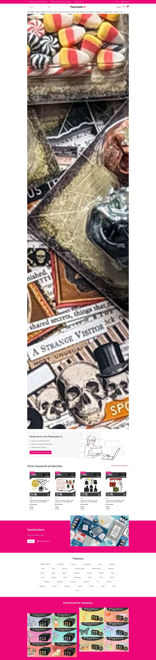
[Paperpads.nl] (78, 7)
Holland (64, 573)
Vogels (103, 586)
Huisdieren (77, 573)
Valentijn (54, 586)
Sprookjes (73, 581)
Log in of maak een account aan (40, 452)
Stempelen (83, 12)
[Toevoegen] (48, 509)
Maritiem (54, 577)
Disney (100, 564)
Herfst (53, 573)
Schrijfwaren (99, 12)
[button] (77, 427)
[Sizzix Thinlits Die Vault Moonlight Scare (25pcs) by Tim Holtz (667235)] (40, 484)
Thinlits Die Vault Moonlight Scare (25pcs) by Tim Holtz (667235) (39, 501)
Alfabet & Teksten (45, 564)
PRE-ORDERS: (31, 12)
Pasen (101, 577)
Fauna (43, 568)
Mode (65, 577)
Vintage (80, 586)
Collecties (116, 12)
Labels (112, 573)
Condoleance (87, 564)
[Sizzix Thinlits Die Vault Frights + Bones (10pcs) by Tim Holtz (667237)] (116, 484)
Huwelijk (89, 573)
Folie (77, 12)
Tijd (98, 581)
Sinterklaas (60, 581)
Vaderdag (42, 586)
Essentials (50, 12)
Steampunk (86, 581)
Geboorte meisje (96, 568)
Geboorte (64, 568)
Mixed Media (90, 12)
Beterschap (61, 564)
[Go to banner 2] (104, 630)
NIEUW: (38, 12)
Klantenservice (125, 2)
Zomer (77, 590)
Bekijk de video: (45, 541)
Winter (114, 586)
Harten (42, 573)
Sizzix (31, 498)
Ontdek (31, 541)
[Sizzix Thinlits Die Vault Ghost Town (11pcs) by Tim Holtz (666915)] (90, 484)
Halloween (111, 568)
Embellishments (107, 12)
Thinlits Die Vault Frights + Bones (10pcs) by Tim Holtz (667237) (115, 501)
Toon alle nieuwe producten (119, 465)
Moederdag (77, 577)
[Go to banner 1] (52, 635)
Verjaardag (67, 586)
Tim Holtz (108, 581)
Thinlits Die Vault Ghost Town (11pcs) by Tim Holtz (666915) (89, 501)
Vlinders (91, 586)
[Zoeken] (49, 7)
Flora (53, 568)
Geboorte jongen (79, 568)
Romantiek (46, 581)
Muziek (90, 577)
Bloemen (73, 564)
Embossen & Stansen (64, 12)
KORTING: (43, 12)
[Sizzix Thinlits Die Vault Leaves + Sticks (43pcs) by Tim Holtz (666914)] (65, 484)
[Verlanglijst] (123, 7)
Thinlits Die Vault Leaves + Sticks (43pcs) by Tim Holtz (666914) (64, 501)
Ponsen (73, 12)
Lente (42, 577)
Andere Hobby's (124, 12)
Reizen (112, 577)
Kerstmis (101, 573)
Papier (55, 12)
